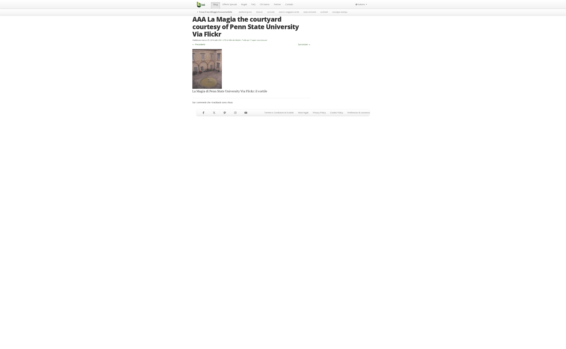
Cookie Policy (336, 112)
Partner (277, 4)
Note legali (303, 112)
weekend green (245, 12)
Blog (215, 4)
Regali (244, 4)
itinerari (259, 12)
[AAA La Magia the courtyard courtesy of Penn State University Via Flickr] (207, 68)
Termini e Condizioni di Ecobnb (279, 112)
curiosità (270, 12)
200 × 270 (222, 40)
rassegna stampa (339, 12)
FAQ (253, 4)
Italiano (361, 4)
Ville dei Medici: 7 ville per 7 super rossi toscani (247, 40)
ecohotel (324, 12)
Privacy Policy (319, 112)
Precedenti (198, 44)
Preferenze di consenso (358, 112)
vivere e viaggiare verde (289, 12)
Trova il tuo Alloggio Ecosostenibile (215, 12)
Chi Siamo (264, 4)
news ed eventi (309, 12)
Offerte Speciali (229, 4)
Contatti (289, 4)
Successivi (304, 44)
